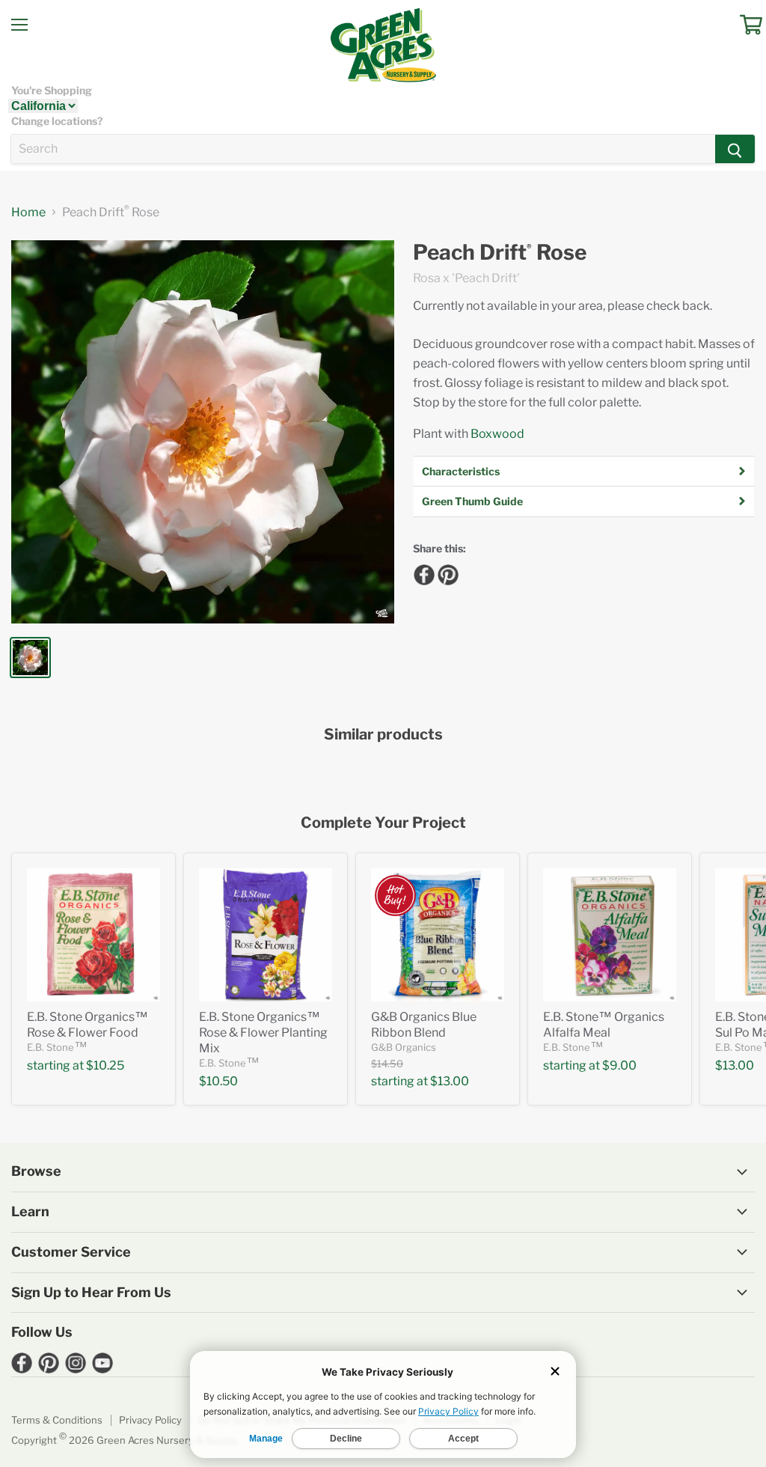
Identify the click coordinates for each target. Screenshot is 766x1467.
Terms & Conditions (56, 1420)
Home (28, 212)
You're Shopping (51, 91)
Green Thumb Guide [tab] (472, 501)
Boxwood (497, 434)
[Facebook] (422, 573)
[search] (363, 149)
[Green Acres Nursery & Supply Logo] (383, 44)
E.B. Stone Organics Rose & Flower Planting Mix (263, 1032)
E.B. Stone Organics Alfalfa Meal (603, 1025)
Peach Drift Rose (499, 252)
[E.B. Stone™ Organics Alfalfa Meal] (609, 934)
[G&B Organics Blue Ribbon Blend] (437, 934)
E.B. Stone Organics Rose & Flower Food (87, 1025)
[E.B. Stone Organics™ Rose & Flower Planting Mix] (265, 934)
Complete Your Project (383, 823)
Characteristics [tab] (461, 471)
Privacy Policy (150, 1420)
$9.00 (619, 1065)
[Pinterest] (446, 573)
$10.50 (218, 1081)
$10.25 (105, 1065)
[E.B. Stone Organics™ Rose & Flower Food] (93, 934)
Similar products (383, 734)
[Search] (735, 149)
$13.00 (449, 1081)
